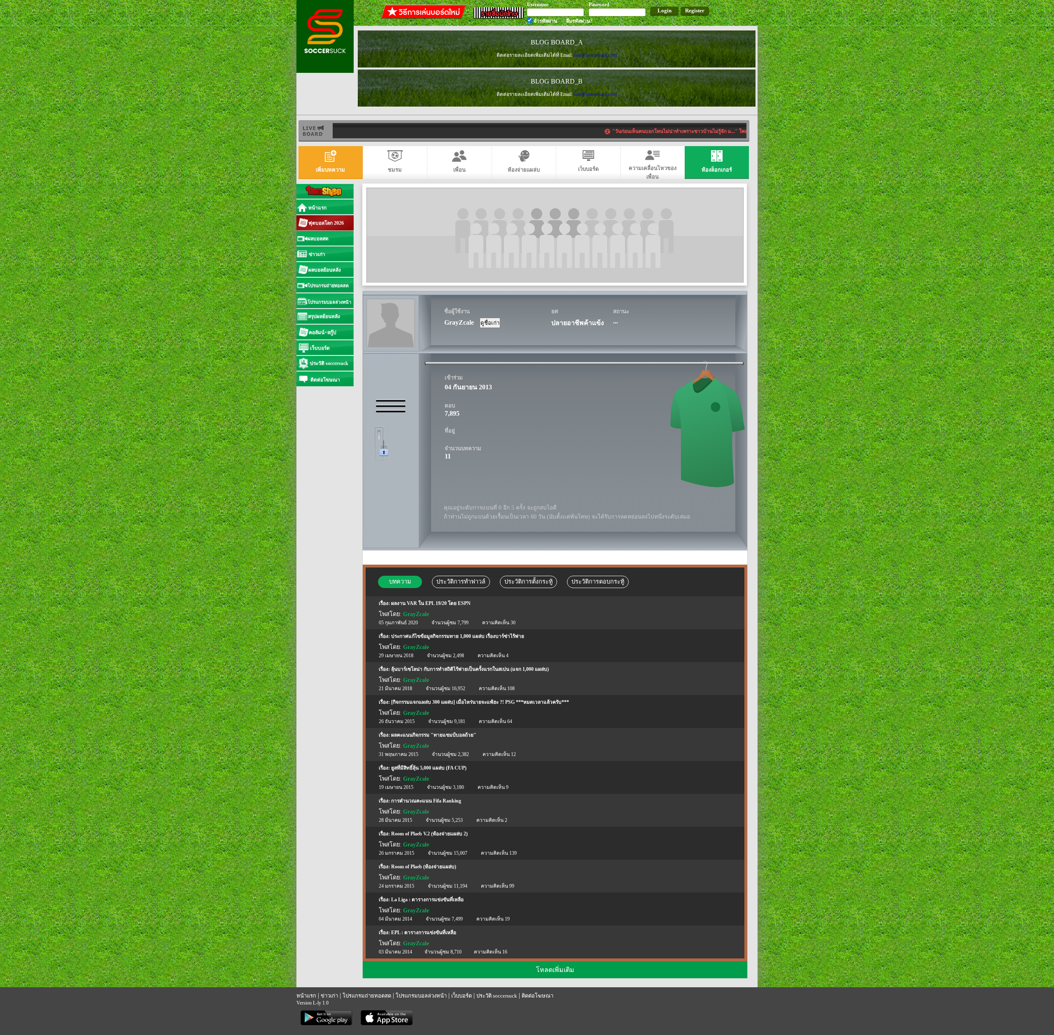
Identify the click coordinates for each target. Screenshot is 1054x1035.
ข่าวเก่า (329, 996)
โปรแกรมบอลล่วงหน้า (421, 996)
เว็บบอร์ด (461, 996)
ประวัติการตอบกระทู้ (597, 581)
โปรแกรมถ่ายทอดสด (367, 996)
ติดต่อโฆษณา (537, 996)
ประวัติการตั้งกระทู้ (528, 581)
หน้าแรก (306, 996)
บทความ (400, 581)
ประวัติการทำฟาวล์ (460, 581)
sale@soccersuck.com (595, 55)
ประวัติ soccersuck (496, 996)
